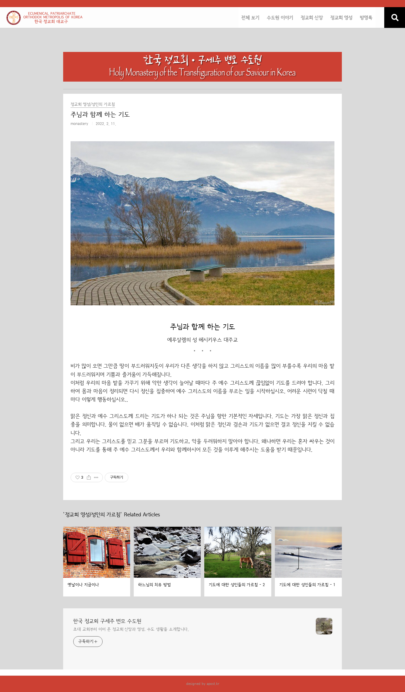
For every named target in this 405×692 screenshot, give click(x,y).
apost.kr (213, 683)
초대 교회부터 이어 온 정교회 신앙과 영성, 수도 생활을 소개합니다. (131, 629)
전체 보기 (250, 17)
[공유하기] (89, 477)
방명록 (366, 17)
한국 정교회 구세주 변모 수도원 (107, 621)
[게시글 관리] (96, 477)
